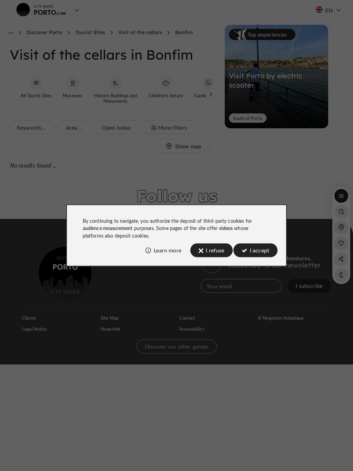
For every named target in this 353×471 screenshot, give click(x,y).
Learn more (167, 250)
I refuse (215, 250)
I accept (259, 250)
